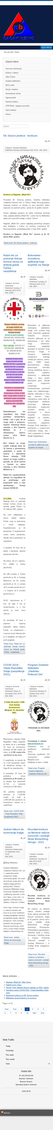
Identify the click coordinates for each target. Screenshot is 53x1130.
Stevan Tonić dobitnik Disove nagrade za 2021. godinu (27, 988)
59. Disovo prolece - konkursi (20, 135)
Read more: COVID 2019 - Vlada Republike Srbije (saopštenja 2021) (14, 814)
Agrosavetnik (11, 98)
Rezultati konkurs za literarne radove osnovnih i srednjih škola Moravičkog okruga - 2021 (39, 835)
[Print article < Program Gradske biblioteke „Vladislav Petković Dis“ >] (46, 680)
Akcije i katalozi (12, 89)
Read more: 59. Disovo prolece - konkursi (20, 243)
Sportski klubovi (12, 102)
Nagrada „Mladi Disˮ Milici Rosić (18, 982)
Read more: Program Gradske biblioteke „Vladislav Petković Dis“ (37, 771)
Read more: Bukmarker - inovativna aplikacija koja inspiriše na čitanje (38, 445)
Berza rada (10, 85)
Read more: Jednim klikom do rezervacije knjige (12, 940)
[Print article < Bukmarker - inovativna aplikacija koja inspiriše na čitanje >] (46, 271)
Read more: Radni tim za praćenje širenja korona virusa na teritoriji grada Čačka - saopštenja (14, 648)
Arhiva (8, 114)
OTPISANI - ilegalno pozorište (17, 106)
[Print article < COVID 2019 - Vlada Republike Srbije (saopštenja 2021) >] (21, 680)
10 (27, 1013)
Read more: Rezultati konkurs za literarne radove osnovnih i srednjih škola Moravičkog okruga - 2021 (38, 960)
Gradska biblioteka (13, 81)
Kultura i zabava (12, 73)
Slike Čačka (10, 77)
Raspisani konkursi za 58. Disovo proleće (22, 995)
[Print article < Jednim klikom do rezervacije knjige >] (21, 839)
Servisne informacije (14, 69)
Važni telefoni (11, 110)
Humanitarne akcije (13, 93)
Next (34, 1013)
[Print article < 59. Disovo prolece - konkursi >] (46, 142)
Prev (15, 1009)
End (42, 1013)
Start (7, 1009)
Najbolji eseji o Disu (13, 985)
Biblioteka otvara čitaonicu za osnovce (21, 998)
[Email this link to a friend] (48, 142)
